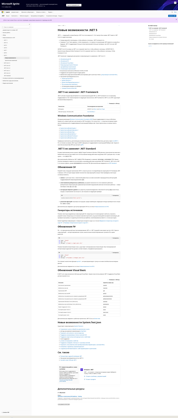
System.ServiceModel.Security (68, 138)
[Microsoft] (2, 12)
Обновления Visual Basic (155, 35)
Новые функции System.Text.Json (69, 65)
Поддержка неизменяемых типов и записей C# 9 (73, 335)
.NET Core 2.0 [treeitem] (7, 73)
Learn (59, 25)
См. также (151, 39)
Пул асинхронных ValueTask (69, 84)
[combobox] (16, 27)
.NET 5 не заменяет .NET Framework (158, 28)
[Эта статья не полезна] (151, 46)
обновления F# (64, 61)
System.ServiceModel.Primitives (68, 136)
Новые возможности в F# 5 (87, 266)
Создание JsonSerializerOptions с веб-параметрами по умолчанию (78, 348)
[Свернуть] (29, 24)
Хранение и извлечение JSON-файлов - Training (70, 396)
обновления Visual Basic (66, 63)
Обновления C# (153, 31)
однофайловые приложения (68, 67)
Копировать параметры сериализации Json (72, 346)
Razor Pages (102, 109)
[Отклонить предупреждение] (175, 3)
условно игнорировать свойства (69, 341)
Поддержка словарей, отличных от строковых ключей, (75, 343)
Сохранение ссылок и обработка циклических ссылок (74, 329)
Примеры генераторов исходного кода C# (75, 223)
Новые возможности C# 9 (102, 206)
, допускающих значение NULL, (109, 74)
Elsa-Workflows (90, 111)
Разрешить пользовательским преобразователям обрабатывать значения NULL (82, 344)
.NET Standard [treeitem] (7, 75)
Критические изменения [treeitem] (11, 60)
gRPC (82, 145)
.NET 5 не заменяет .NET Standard (157, 30)
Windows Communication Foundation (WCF (81, 119)
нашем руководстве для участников (65, 380)
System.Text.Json (66, 80)
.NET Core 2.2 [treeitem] (7, 68)
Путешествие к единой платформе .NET (71, 356)
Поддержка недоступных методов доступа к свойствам (75, 337)
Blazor (95, 109)
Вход (175, 12)
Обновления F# (152, 33)
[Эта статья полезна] (149, 46)
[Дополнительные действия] (119, 25)
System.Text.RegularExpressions (70, 82)
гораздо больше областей (69, 88)
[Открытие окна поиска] (172, 12)
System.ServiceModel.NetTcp (68, 134)
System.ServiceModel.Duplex (68, 128)
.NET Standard (112, 163)
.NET (63, 25)
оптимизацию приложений (67, 69)
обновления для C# (65, 59)
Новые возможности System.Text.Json (158, 37)
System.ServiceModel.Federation (69, 130)
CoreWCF (115, 141)
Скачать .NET (172, 16)
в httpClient (83, 331)
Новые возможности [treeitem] (10, 58)
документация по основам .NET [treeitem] (10, 30)
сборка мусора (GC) (67, 78)
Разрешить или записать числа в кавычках (72, 333)
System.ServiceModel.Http (67, 132)
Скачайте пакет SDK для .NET (68, 360)
